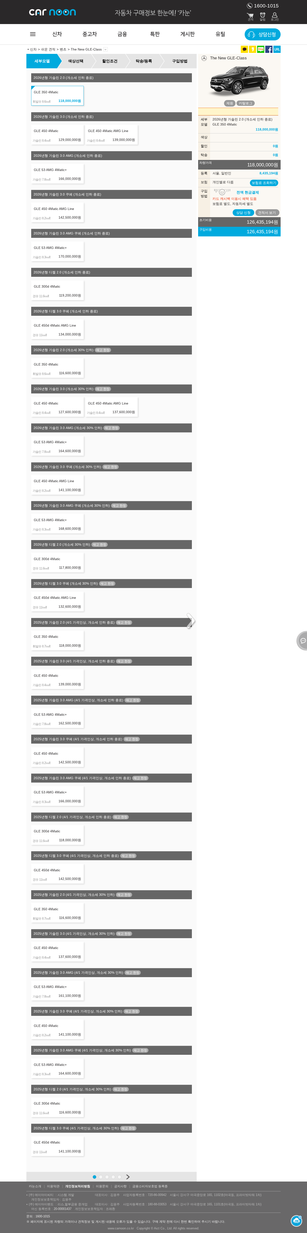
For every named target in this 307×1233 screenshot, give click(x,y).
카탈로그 (245, 103)
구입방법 (180, 61)
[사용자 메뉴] (275, 16)
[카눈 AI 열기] (295, 1221)
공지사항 (120, 1186)
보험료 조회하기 (264, 183)
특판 (155, 34)
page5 (119, 1177)
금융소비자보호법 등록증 (150, 1186)
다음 (128, 1177)
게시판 (187, 34)
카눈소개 (35, 1186)
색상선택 (75, 61)
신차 (57, 34)
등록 (204, 173)
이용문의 (102, 1186)
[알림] (263, 16)
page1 (94, 1177)
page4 (113, 1177)
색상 (204, 137)
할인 (204, 146)
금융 (122, 34)
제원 (229, 103)
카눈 (52, 12)
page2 (101, 1177)
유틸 (220, 34)
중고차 (90, 34)
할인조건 (110, 61)
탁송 (204, 155)
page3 (107, 1177)
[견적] (251, 16)
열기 (301, 641)
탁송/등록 (144, 61)
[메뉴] (32, 34)
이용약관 (53, 1186)
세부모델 (42, 61)
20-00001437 (62, 1209)
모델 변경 (105, 49)
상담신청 (267, 34)
